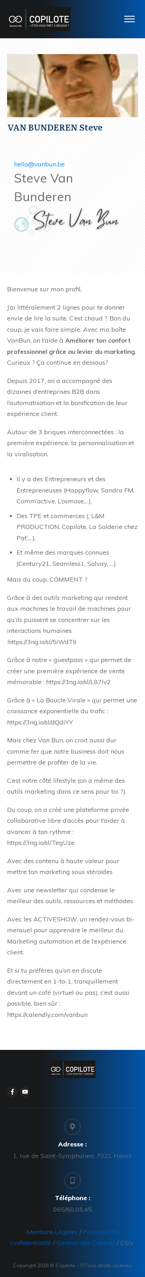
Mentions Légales (53, 1232)
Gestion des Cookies (86, 1243)
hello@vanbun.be (39, 164)
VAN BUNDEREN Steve (54, 127)
